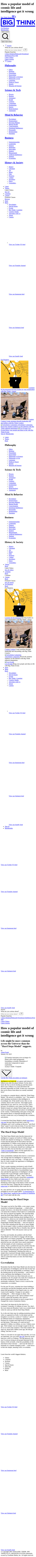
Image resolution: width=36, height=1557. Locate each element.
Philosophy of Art (14, 78)
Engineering (12, 105)
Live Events (9, 664)
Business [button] (9, 517)
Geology (11, 101)
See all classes (9, 582)
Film (10, 174)
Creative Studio (14, 212)
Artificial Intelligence (15, 155)
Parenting (12, 133)
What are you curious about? (14, 47)
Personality (12, 130)
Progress (11, 176)
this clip (22, 1336)
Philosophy (18, 54)
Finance (11, 146)
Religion (11, 71)
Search (9, 46)
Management (13, 153)
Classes (7, 195)
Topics (9, 61)
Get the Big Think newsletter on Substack (14, 1078)
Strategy (11, 151)
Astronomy (12, 110)
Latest (7, 186)
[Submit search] (25, 49)
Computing (12, 103)
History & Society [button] (14, 542)
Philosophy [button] (10, 445)
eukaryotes (4, 1186)
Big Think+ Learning (15, 210)
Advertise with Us (14, 213)
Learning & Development (13, 618)
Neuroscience (13, 121)
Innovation (12, 149)
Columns (7, 194)
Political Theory (14, 82)
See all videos (9, 570)
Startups (11, 156)
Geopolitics (12, 183)
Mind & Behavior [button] (14, 494)
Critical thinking (10, 54)
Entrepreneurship (14, 142)
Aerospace (12, 98)
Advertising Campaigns (12, 657)
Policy (11, 181)
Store (6, 201)
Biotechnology (13, 109)
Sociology (12, 179)
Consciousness (13, 126)
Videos (7, 188)
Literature (12, 168)
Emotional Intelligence (16, 128)
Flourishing (12, 73)
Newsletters (12, 204)
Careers (11, 217)
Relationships (13, 132)
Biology (11, 96)
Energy (11, 107)
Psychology (12, 119)
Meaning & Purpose (15, 86)
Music (11, 172)
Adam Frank (5, 1052)
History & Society (14, 162)
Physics (11, 94)
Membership (5, 30)
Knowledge (12, 75)
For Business (5, 28)
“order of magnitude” (7, 1150)
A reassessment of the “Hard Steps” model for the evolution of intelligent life (18, 1193)
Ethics (11, 69)
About (11, 215)
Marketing (12, 147)
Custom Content (10, 649)
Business (9, 137)
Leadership (12, 144)
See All (7, 192)
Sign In (3, 434)
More (6, 203)
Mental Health (13, 124)
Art (10, 170)
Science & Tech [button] (13, 469)
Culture (11, 177)
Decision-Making (14, 123)
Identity (11, 84)
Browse (7, 199)
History (11, 167)
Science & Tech (13, 90)
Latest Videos (9, 57)
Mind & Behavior (14, 115)
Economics (12, 158)
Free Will (15, 56)
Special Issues (13, 206)
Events (11, 208)
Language (12, 80)
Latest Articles (9, 59)
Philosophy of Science (16, 77)
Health (11, 100)
